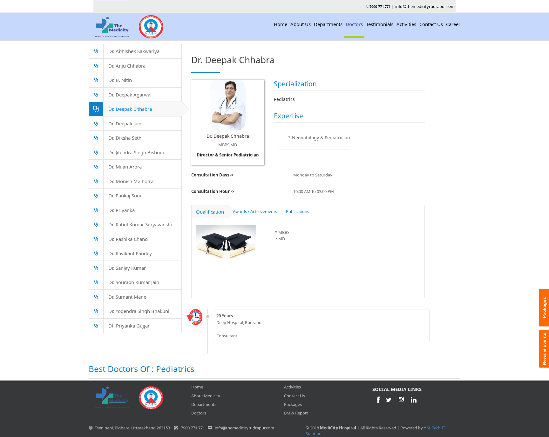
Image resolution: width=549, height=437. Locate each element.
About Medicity (205, 396)
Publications (297, 211)
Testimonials (379, 24)
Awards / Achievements (255, 211)
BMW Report (296, 413)
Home (280, 24)
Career (453, 24)
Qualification (210, 212)
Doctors (354, 24)
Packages (293, 404)
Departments (328, 24)
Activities (406, 24)
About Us (300, 24)
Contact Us (431, 24)
